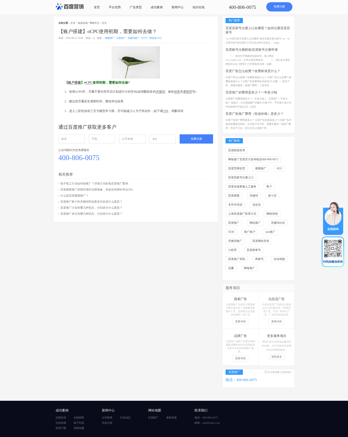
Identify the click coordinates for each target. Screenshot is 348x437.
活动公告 (107, 422)
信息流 (256, 204)
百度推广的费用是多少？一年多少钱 (251, 92)
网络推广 (249, 268)
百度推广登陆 (236, 259)
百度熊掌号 (254, 250)
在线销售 (79, 417)
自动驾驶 (279, 259)
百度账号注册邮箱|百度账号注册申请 (252, 49)
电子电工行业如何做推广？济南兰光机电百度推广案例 (94, 183)
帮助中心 (94, 23)
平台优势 (115, 7)
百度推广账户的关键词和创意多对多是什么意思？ (91, 201)
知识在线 (199, 7)
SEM (231, 231)
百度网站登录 (260, 240)
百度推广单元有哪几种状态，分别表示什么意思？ (91, 213)
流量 (231, 268)
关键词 (254, 195)
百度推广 (121, 38)
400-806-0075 (242, 7)
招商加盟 (79, 428)
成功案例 (157, 7)
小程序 (232, 250)
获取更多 (276, 356)
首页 (97, 7)
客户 (269, 186)
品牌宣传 (61, 417)
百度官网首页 (236, 168)
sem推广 (270, 231)
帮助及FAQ (155, 38)
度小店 (272, 195)
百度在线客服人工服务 (242, 186)
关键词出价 (278, 222)
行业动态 (125, 417)
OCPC (144, 38)
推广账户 (249, 231)
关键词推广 (133, 38)
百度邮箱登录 (236, 150)
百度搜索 (233, 195)
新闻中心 (178, 7)
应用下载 (61, 428)
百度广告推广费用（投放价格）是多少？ (255, 113)
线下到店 (79, 422)
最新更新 (171, 417)
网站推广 (255, 222)
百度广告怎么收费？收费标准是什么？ (253, 71)
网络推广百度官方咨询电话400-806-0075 (253, 159)
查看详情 (240, 321)
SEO (279, 168)
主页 (72, 23)
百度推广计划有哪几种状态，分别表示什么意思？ (91, 207)
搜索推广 (110, 38)
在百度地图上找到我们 (279, 372)
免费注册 (279, 6)
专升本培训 (235, 204)
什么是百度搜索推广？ (74, 195)
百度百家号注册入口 (241, 177)
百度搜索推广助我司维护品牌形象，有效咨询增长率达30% (96, 189)
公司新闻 (107, 417)
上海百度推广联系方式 (242, 213)
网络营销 (272, 213)
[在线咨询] (333, 218)
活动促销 (61, 422)
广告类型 (136, 7)
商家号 (259, 259)
